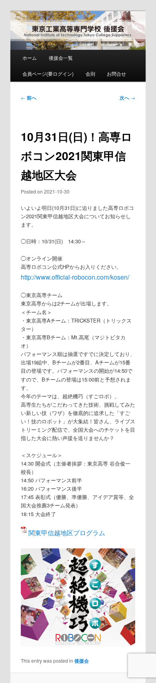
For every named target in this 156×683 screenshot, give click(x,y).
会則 (90, 73)
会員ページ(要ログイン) (48, 73)
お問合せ (116, 73)
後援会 (81, 660)
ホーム (29, 57)
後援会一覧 (61, 57)
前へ (28, 97)
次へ (127, 97)
